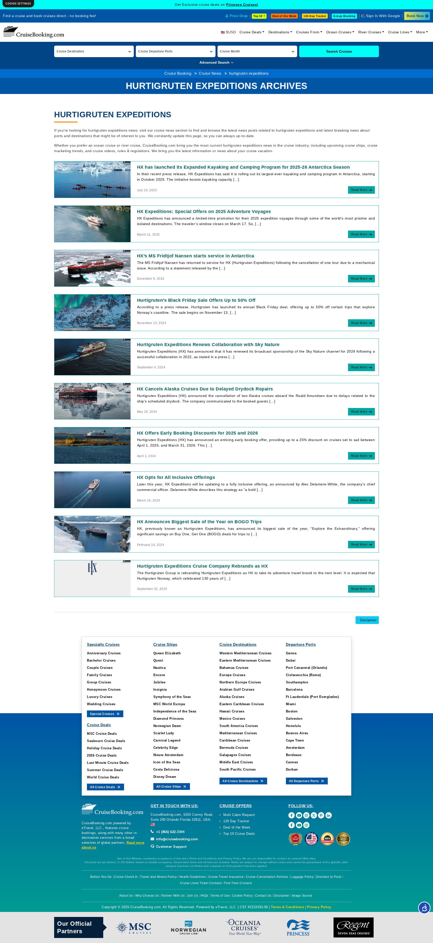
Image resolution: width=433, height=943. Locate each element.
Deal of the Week (284, 16)
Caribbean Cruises (235, 740)
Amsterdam (295, 748)
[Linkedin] (329, 815)
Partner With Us (173, 895)
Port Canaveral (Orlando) (306, 668)
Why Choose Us (147, 895)
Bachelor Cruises (101, 660)
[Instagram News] (306, 825)
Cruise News (210, 73)
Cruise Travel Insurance (226, 877)
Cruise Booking (177, 73)
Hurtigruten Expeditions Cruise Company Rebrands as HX (202, 566)
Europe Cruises (232, 675)
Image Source (302, 895)
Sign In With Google (383, 16)
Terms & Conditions (287, 907)
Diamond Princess (168, 718)
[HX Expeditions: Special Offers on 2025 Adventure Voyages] (92, 224)
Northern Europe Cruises (240, 682)
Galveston (294, 718)
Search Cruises (339, 51)
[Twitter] (314, 815)
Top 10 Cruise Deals (239, 833)
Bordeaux (294, 755)
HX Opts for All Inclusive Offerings (176, 477)
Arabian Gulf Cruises (237, 689)
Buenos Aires (297, 733)
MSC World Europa (169, 704)
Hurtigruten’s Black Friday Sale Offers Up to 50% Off (196, 300)
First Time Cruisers (238, 883)
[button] (94, 51)
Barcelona (294, 689)
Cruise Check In (126, 877)
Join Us (192, 895)
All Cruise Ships (169, 786)
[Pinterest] (321, 815)
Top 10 (258, 16)
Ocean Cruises (339, 32)
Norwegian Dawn (167, 726)
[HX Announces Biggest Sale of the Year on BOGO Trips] (92, 534)
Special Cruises (102, 714)
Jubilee (159, 682)
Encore (159, 675)
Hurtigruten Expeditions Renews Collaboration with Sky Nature (208, 344)
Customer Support (171, 847)
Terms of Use (220, 895)
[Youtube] (299, 815)
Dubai (291, 660)
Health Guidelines (192, 877)
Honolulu (293, 726)
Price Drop (239, 16)
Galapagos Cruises (235, 755)
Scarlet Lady (163, 733)
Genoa (291, 653)
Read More (359, 190)
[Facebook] (291, 815)
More (420, 32)
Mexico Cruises (232, 718)
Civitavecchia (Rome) (303, 675)
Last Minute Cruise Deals (108, 763)
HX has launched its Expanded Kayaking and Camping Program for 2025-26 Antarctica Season (243, 167)
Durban (292, 769)
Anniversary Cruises (104, 653)
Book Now (415, 16)
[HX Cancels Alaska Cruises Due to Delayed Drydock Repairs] (92, 401)
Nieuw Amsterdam (168, 755)
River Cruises (369, 32)
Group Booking (344, 16)
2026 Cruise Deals (102, 755)
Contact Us (263, 895)
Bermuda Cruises (234, 748)
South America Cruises (239, 726)
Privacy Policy (319, 907)
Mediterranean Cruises (238, 733)
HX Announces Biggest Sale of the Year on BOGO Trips (199, 521)
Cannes (292, 762)
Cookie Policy (242, 895)
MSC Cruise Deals (102, 734)
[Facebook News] (291, 825)
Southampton (297, 682)
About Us (126, 895)
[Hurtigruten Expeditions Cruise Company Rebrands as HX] (92, 578)
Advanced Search (215, 62)
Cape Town (295, 740)
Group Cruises (99, 682)
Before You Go (101, 877)
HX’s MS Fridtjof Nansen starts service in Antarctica (195, 255)
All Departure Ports (304, 781)
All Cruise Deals (103, 787)
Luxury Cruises (99, 697)
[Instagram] (306, 815)
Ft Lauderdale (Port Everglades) (312, 697)
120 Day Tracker (236, 821)
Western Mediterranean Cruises (246, 653)
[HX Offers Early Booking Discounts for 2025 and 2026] (92, 445)
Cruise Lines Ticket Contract (201, 883)
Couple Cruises (100, 668)
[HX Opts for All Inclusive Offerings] (92, 489)
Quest (158, 660)
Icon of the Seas (166, 762)
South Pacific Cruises (238, 769)
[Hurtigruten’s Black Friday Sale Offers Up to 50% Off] (92, 312)
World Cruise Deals (103, 777)
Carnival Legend (167, 740)
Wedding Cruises (101, 704)
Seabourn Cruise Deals (106, 741)
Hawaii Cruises (232, 711)
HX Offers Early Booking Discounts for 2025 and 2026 (197, 433)
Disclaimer (367, 620)
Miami (291, 704)
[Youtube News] (299, 825)
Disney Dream (164, 777)
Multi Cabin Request (239, 815)
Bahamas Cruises (234, 668)
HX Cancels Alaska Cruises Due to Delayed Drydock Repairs (205, 388)
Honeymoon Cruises (104, 689)
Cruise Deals (250, 32)
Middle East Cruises (236, 762)
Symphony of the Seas (172, 697)
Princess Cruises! (242, 5)
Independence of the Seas (174, 711)
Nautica (159, 668)
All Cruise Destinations (241, 781)
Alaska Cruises (232, 697)
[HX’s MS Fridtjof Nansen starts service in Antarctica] (92, 268)
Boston (292, 711)
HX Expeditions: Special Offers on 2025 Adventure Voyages (204, 211)
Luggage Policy (301, 877)
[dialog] (18, 3)
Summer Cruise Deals (105, 770)
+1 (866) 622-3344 (169, 832)
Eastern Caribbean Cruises (242, 704)
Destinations (278, 32)
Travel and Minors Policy (158, 877)
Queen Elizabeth (167, 653)
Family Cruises (99, 675)
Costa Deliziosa (166, 769)
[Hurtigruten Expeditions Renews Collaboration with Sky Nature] (92, 357)
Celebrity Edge (165, 748)
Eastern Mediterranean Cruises (245, 660)
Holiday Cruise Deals (104, 748)
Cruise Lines (398, 32)
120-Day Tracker (314, 16)
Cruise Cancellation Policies (267, 877)
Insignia (160, 689)
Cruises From (307, 32)
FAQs (204, 895)
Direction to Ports (329, 877)
